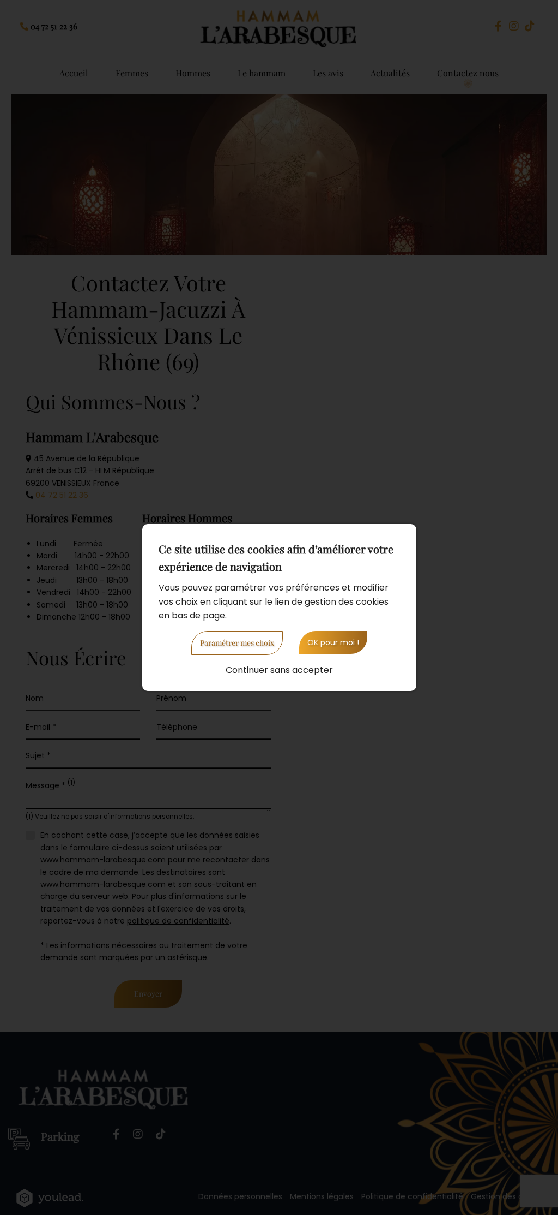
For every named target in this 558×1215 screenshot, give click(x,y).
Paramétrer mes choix (237, 643)
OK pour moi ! (333, 642)
